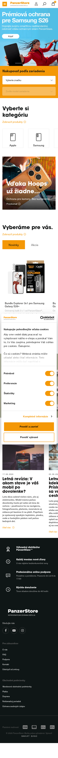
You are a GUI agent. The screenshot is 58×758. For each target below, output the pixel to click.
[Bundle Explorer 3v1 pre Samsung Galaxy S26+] (26, 277)
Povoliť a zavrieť (29, 426)
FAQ (4, 654)
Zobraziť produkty (12, 121)
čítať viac (6, 527)
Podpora (6, 659)
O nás (4, 649)
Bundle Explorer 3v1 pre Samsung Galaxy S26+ (24, 305)
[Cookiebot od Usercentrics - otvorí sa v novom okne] (41, 318)
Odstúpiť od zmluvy (10, 669)
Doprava (6, 696)
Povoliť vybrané (29, 437)
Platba (5, 691)
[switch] (49, 383)
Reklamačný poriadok (11, 701)
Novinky (14, 245)
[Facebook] (5, 630)
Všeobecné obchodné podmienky (17, 686)
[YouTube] (14, 630)
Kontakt (5, 664)
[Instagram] (22, 630)
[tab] (13, 244)
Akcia (34, 245)
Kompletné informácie (35, 416)
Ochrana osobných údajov (13, 706)
